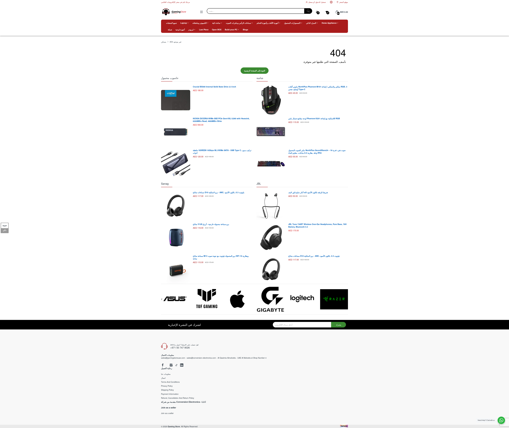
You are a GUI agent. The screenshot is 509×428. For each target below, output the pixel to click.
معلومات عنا (166, 374)
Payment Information (170, 394)
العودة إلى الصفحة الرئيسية (254, 70)
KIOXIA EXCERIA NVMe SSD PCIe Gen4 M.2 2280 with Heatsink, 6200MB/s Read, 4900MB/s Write (221, 119)
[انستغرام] (171, 365)
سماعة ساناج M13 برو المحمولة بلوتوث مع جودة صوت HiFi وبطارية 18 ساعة (221, 257)
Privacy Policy (167, 386)
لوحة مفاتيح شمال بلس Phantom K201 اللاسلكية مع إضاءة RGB (314, 118)
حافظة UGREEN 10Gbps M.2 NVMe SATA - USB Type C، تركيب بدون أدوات (222, 151)
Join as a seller (167, 413)
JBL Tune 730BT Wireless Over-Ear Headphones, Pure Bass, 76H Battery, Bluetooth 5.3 (317, 225)
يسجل (310, 2)
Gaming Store (174, 426)
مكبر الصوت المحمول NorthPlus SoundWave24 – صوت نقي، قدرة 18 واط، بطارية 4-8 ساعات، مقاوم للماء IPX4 (317, 151)
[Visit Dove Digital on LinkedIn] (181, 365)
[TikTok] (176, 365)
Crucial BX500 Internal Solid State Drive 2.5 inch (214, 86)
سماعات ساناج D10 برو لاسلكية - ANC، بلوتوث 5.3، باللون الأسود (218, 192)
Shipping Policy (167, 390)
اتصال (163, 378)
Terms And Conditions (170, 382)
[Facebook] (162, 365)
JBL (258, 183)
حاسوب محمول (169, 78)
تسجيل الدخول (320, 2)
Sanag (165, 183)
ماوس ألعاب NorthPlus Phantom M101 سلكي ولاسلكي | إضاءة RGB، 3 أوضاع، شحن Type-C (317, 88)
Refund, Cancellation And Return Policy (177, 398)
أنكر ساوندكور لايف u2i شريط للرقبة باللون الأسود (308, 192)
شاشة (259, 78)
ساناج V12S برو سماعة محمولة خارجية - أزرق (211, 224)
